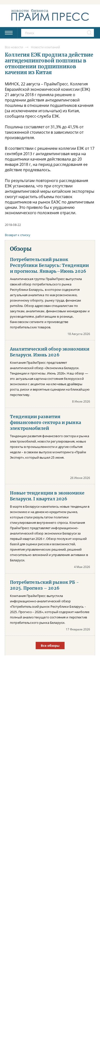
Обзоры (21, 248)
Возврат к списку (17, 235)
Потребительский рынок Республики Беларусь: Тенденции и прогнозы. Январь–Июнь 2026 (49, 265)
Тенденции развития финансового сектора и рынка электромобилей (45, 422)
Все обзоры (50, 645)
